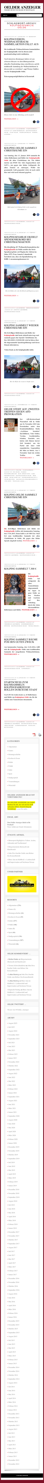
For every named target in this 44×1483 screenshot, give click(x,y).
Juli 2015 (11, 1340)
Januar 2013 (12, 1456)
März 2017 (12, 1267)
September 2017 (13, 1243)
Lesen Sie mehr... (22, 809)
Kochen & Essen (14, 758)
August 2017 (12, 1247)
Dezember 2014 (13, 1367)
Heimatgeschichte (32, 308)
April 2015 (12, 1352)
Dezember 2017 (13, 1232)
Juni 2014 (11, 1390)
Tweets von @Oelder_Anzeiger (18, 1010)
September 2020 (13, 1116)
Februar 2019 (13, 1182)
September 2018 (13, 1197)
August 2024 (12, 1031)
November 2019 (13, 1151)
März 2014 (12, 1402)
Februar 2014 (13, 1406)
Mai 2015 (11, 1348)
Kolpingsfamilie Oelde (12, 223)
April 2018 (12, 1216)
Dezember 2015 (13, 1321)
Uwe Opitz (7, 481)
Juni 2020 (11, 1124)
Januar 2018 (12, 1228)
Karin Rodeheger (19, 130)
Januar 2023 (12, 1058)
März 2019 (12, 1178)
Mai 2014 (11, 1394)
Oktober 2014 (13, 1375)
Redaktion (32, 36)
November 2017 (13, 1236)
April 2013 (12, 1444)
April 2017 (12, 1263)
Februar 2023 (13, 1054)
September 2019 (13, 1158)
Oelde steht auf (15, 477)
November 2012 (13, 1464)
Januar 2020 (12, 1143)
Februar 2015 (13, 1359)
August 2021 (12, 1100)
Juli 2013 (11, 1433)
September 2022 (13, 1069)
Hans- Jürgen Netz (24, 473)
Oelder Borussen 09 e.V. (30, 477)
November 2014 (13, 1371)
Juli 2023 (11, 1042)
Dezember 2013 (13, 1414)
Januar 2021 (12, 1112)
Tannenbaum (25, 668)
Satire (10, 770)
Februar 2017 (13, 1271)
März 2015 (12, 1356)
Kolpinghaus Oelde (22, 697)
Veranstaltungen (13, 781)
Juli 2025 (11, 1027)
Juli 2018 (11, 1205)
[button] (34, 121)
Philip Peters (9, 725)
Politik (18, 470)
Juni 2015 (11, 1344)
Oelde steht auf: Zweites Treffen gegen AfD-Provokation (21, 411)
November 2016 (13, 1282)
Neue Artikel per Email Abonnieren (19, 827)
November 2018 (13, 1193)
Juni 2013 (11, 1437)
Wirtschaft (11, 785)
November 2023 (13, 1035)
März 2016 (12, 1309)
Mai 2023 (11, 1050)
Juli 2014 (11, 1386)
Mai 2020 (11, 1127)
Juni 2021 (11, 1104)
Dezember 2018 (13, 1189)
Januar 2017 (12, 1274)
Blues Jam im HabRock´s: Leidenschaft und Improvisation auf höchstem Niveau (19, 983)
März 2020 (12, 1135)
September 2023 (13, 1039)
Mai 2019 (11, 1170)
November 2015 (13, 1325)
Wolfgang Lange (18, 481)
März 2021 (12, 1108)
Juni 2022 (11, 1077)
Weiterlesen (11, 119)
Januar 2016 (12, 1317)
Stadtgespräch (31, 128)
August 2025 (12, 1023)
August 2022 (12, 1073)
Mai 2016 (11, 1301)
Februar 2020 (13, 1139)
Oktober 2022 (13, 1066)
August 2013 (12, 1429)
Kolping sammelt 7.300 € (20, 568)
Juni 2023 (11, 1046)
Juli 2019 (11, 1162)
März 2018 (12, 1220)
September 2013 (13, 1425)
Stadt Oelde (14, 132)
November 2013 (13, 1417)
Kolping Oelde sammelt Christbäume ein (20, 149)
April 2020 (12, 1131)
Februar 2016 (13, 1313)
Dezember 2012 (13, 1460)
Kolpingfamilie (10, 249)
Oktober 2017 (13, 1240)
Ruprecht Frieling (14, 989)
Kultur (10, 762)
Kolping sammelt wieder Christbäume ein (21, 326)
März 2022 (12, 1085)
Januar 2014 (12, 1410)
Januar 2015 (12, 1363)
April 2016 (12, 1305)
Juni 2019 (11, 1166)
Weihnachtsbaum (25, 132)
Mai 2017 (11, 1259)
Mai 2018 (11, 1213)
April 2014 (12, 1398)
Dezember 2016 (13, 1278)
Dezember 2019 (13, 1147)
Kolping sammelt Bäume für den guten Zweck (21, 641)
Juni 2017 (11, 1255)
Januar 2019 (12, 1185)
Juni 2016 (11, 1298)
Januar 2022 (12, 1093)
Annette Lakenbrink (20, 309)
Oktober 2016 (13, 1286)
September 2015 (13, 1332)
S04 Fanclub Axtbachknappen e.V (27, 479)
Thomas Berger (33, 626)
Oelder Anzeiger (22, 7)
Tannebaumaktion (21, 725)
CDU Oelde (16, 472)
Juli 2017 (11, 1251)
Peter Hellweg (9, 479)
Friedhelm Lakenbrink (12, 624)
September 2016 (13, 1290)
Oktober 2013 (13, 1421)
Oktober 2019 (13, 1155)
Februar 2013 (13, 1452)
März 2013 (12, 1448)
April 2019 (12, 1174)
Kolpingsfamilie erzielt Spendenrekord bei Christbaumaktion (21, 239)
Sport (10, 774)
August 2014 (12, 1383)
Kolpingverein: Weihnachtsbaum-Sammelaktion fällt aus (21, 41)
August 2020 (12, 1120)
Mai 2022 (11, 1081)
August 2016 (12, 1294)
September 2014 (13, 1379)
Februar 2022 (13, 1089)
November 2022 (13, 1062)
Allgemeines (20, 128)
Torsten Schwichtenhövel (16, 965)
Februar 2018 (13, 1224)
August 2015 (12, 1336)
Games (10, 750)
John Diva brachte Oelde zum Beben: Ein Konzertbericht (21, 968)
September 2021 (13, 1097)
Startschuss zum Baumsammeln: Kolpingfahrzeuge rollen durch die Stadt (20, 685)
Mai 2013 (11, 1441)
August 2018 (12, 1201)
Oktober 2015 (13, 1328)
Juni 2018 (11, 1209)
